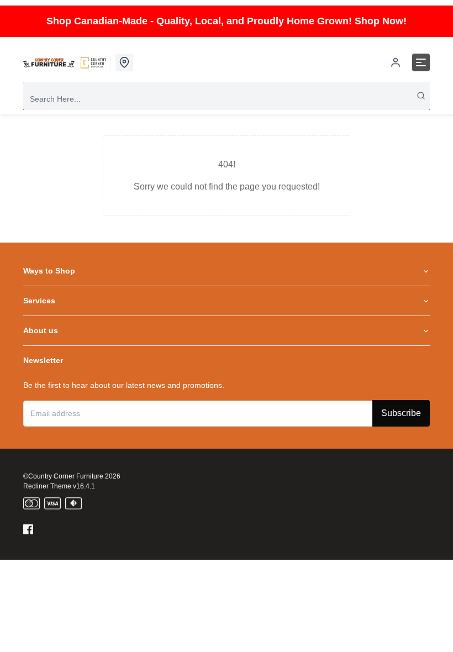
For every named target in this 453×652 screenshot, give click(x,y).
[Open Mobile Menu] (421, 62)
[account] (395, 62)
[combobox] (226, 99)
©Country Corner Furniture (63, 476)
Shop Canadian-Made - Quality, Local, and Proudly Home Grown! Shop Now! (226, 21)
